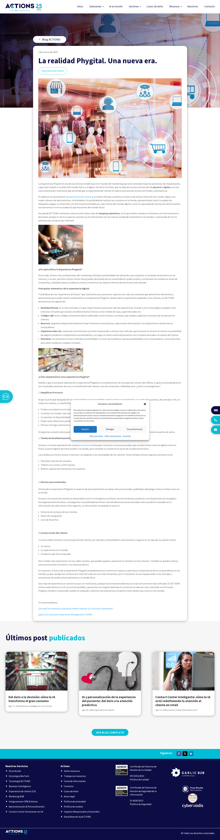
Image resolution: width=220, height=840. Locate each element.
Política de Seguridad (140, 804)
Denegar (110, 429)
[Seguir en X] (185, 753)
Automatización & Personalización (26, 806)
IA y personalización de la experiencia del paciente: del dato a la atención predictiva (109, 701)
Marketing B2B (16, 796)
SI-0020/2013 (136, 800)
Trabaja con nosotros (75, 776)
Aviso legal (127, 436)
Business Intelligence (30, 706)
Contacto (209, 6)
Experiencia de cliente (52, 70)
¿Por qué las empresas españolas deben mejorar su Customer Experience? (75, 608)
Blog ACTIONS (51, 39)
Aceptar (85, 429)
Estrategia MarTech (19, 776)
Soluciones (95, 6)
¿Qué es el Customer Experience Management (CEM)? (65, 614)
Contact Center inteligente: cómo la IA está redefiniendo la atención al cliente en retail (182, 701)
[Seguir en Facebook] (179, 753)
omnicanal (85, 445)
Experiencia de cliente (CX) (22, 791)
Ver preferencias (134, 429)
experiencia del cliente (79, 196)
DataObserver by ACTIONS (77, 816)
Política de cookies (96, 436)
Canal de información (75, 781)
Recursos (174, 6)
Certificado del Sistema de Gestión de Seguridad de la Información (143, 791)
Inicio (80, 6)
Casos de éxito (155, 6)
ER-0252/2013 (137, 775)
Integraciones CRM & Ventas (23, 801)
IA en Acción (116, 6)
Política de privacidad (113, 436)
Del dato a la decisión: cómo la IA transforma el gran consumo (31, 699)
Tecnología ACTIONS (19, 781)
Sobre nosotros (72, 770)
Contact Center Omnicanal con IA (182, 710)
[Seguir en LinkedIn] (191, 753)
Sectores (134, 6)
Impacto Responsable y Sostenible (82, 811)
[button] (144, 404)
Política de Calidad (139, 779)
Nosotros (192, 6)
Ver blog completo (110, 732)
